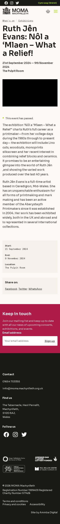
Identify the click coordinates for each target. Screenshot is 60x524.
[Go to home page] (15, 14)
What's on (8, 20)
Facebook (11, 288)
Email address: (12, 332)
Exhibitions (25, 20)
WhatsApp (35, 288)
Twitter (22, 288)
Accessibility (37, 504)
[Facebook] (6, 3)
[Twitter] (17, 3)
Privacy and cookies (14, 504)
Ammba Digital (49, 512)
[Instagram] (11, 3)
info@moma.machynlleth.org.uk (22, 388)
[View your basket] (48, 11)
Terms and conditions (15, 501)
